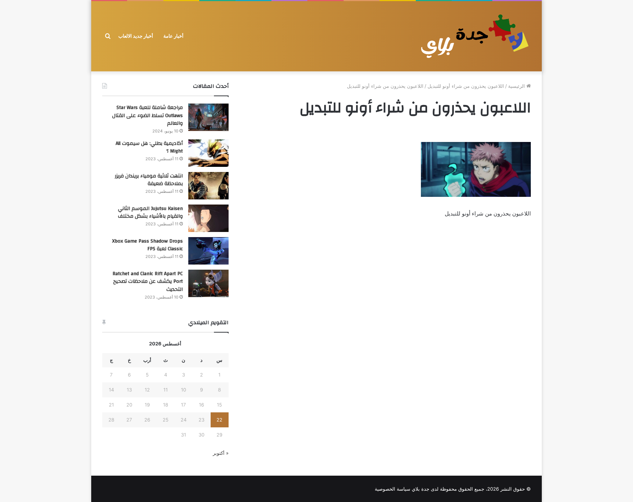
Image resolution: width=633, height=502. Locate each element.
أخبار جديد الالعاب (135, 36)
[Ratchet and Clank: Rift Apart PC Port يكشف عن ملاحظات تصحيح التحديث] (208, 283)
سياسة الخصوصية (392, 489)
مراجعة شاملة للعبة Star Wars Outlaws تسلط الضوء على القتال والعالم (147, 115)
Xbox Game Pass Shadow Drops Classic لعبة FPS (147, 245)
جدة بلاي (420, 489)
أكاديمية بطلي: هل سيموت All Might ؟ (149, 147)
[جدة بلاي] (474, 36)
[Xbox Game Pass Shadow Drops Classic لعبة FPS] (208, 251)
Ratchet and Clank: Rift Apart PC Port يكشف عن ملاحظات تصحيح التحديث (147, 281)
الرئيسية (517, 86)
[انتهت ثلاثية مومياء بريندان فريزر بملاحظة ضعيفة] (208, 185)
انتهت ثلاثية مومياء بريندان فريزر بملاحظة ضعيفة (149, 180)
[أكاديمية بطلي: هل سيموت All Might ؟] (208, 153)
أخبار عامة (173, 36)
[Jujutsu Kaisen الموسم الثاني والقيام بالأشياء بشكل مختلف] (208, 218)
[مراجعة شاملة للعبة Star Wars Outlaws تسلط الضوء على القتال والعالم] (208, 117)
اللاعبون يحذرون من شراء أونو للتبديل (465, 86)
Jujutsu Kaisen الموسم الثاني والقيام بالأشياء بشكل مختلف (150, 212)
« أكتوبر (221, 453)
